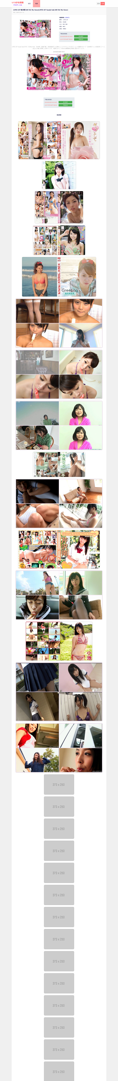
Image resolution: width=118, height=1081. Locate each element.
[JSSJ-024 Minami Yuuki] (59, 527)
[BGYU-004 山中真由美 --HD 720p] (59, 158)
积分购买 (81, 36)
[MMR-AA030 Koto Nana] (59, 398)
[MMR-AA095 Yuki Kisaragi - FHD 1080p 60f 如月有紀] (59, 188)
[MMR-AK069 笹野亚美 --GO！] (59, 254)
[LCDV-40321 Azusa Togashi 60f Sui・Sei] (59, 223)
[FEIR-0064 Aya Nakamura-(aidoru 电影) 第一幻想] (59, 893)
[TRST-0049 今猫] (59, 937)
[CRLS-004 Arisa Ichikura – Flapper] (59, 721)
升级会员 (81, 39)
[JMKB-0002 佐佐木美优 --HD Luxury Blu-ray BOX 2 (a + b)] (59, 794)
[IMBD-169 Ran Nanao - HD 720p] (59, 1047)
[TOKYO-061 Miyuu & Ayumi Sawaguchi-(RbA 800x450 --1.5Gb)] (59, 959)
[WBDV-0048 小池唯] (59, 660)
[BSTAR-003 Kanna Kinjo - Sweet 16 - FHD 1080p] (59, 476)
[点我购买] (67, 17)
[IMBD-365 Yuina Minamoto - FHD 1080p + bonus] (59, 1003)
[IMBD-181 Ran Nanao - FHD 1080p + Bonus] (59, 1025)
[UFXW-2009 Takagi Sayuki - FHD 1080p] (59, 296)
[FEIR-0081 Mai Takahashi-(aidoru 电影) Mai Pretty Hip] (59, 871)
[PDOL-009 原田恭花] (59, 832)
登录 (98, 3)
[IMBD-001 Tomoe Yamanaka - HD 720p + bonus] (59, 1070)
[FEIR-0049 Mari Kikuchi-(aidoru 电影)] (59, 915)
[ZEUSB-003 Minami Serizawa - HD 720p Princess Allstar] (59, 568)
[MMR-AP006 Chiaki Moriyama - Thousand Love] (59, 347)
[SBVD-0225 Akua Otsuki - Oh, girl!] (59, 619)
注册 (102, 3)
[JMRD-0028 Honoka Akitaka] (59, 772)
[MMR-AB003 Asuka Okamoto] (59, 449)
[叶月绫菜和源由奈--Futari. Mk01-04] (59, 981)
